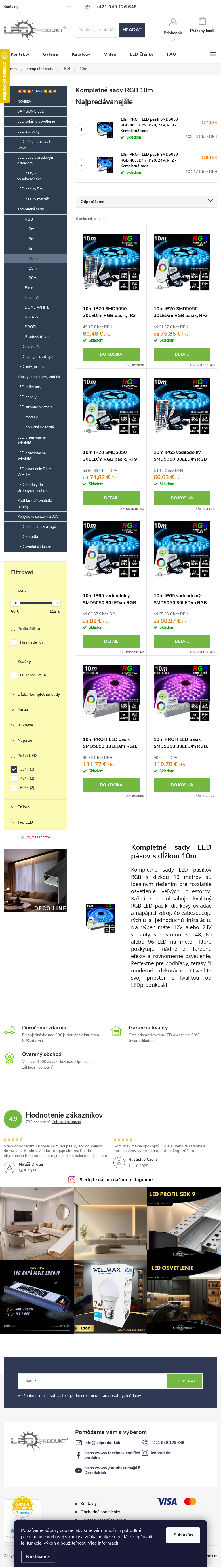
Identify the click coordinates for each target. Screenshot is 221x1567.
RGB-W (32, 317)
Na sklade (31, 642)
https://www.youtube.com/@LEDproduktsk (112, 1470)
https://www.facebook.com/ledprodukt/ (112, 1455)
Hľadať (132, 29)
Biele (29, 288)
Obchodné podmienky (100, 1512)
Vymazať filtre (38, 837)
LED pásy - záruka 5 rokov (34, 144)
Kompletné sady (30, 209)
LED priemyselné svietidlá (31, 440)
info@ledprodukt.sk (102, 1442)
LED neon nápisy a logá (36, 526)
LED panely (27, 397)
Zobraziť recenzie (66, 1122)
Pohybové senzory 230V (38, 516)
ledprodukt (161, 1453)
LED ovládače (28, 346)
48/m (26, 778)
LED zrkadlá (27, 536)
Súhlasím (183, 1535)
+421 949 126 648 (167, 1442)
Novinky (24, 101)
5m (31, 248)
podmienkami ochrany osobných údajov (105, 1395)
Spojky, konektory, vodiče (38, 377)
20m (33, 278)
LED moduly (27, 417)
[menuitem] (20, 54)
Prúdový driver (37, 336)
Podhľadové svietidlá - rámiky (36, 503)
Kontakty (11, 7)
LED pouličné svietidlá (35, 427)
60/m (26, 787)
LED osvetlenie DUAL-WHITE (36, 471)
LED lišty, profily (30, 366)
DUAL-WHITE (37, 307)
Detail (182, 354)
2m (31, 229)
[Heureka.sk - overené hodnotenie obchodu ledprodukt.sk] (22, 1519)
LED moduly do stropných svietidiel (33, 487)
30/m (26, 769)
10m (33, 258)
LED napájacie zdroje (35, 356)
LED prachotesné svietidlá (31, 456)
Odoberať (184, 1381)
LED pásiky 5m (30, 189)
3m (31, 239)
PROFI (30, 327)
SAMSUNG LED (31, 111)
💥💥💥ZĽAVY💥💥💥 (37, 91)
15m (33, 268)
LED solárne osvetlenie (36, 121)
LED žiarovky (28, 131)
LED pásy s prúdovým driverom (35, 160)
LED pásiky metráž (33, 199)
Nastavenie (38, 1557)
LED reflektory (29, 387)
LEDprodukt (32, 675)
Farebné (32, 297)
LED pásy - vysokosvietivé (29, 176)
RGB (29, 219)
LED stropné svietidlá (35, 407)
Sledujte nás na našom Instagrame (116, 1180)
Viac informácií (103, 1543)
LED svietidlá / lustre (34, 546)
